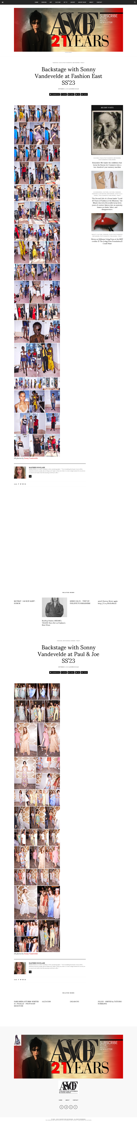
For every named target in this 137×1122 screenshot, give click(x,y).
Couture (105, 192)
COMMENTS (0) (55, 94)
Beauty (94, 234)
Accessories (97, 192)
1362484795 (74, 1001)
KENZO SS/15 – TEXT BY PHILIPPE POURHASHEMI (80, 602)
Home (36, 2)
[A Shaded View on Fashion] (68, 30)
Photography (103, 159)
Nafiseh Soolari (74, 88)
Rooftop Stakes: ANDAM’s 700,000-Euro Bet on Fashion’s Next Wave (53, 622)
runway (72, 640)
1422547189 (46, 1001)
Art (51, 2)
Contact (99, 2)
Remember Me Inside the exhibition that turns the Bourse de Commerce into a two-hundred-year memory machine (107, 164)
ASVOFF (73, 2)
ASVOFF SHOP (82, 2)
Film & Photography (65, 62)
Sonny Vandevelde (31, 458)
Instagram (76, 62)
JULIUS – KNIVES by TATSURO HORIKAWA (110, 1002)
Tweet (82, 62)
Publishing (112, 159)
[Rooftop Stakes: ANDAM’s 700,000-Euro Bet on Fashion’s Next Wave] (54, 607)
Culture (57, 2)
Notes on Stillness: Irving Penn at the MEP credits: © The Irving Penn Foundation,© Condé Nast (107, 241)
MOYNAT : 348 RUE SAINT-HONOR (25, 602)
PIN (78, 94)
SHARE (64, 94)
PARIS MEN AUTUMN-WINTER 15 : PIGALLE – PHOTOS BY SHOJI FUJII (26, 1003)
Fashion (43, 2)
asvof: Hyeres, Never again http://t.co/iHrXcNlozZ (108, 602)
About (91, 2)
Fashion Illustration (99, 193)
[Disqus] (50, 513)
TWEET (72, 94)
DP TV (65, 2)
